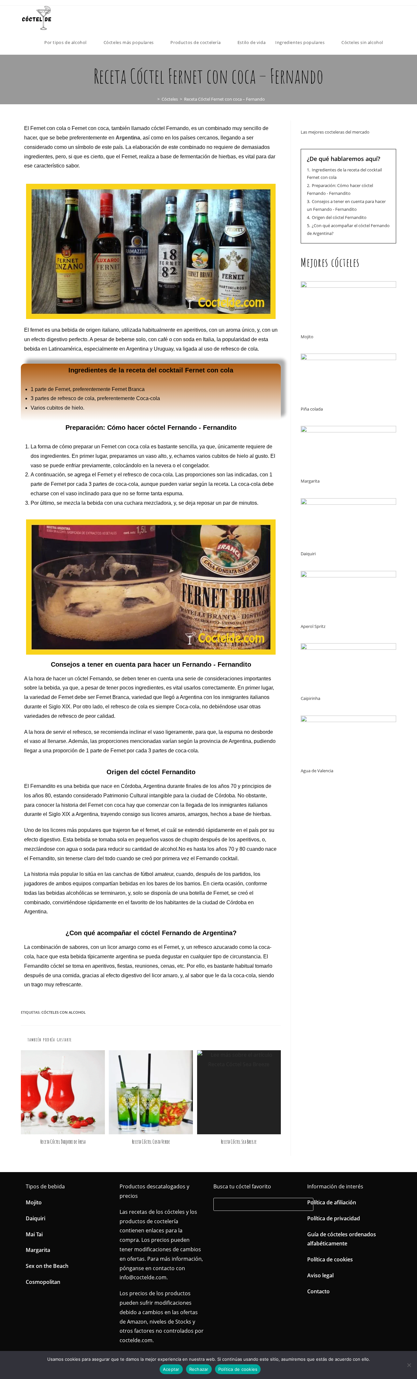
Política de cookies (330, 1259)
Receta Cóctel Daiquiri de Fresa (62, 1142)
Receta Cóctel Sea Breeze (239, 1142)
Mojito (307, 337)
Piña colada (312, 409)
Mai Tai (34, 1234)
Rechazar (198, 1369)
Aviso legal (320, 1275)
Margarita (310, 481)
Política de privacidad (333, 1218)
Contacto (318, 1291)
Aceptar (171, 1369)
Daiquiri (308, 554)
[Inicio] (153, 99)
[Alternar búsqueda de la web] (394, 42)
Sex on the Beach (47, 1266)
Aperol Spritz (313, 626)
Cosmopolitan (43, 1281)
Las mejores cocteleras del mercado (335, 132)
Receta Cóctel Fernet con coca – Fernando (224, 99)
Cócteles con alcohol (63, 1012)
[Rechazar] (409, 1365)
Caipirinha (310, 698)
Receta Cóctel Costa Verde (151, 1142)
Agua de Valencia (317, 771)
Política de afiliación (331, 1202)
